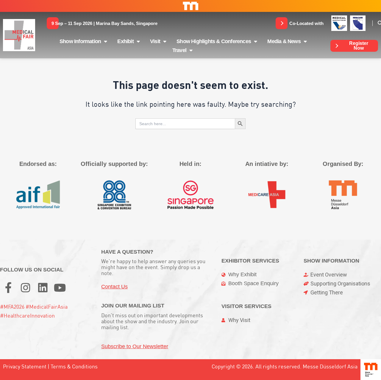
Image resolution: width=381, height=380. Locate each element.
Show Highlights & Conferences (214, 41)
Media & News (283, 41)
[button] (104, 23)
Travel (179, 50)
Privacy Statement (24, 366)
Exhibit (125, 41)
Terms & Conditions (74, 366)
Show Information (80, 41)
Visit (155, 41)
